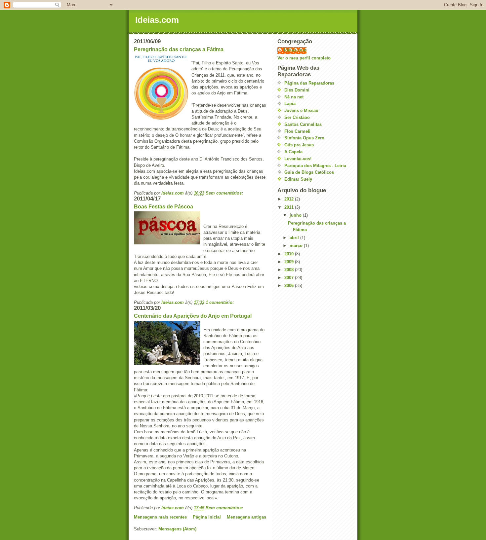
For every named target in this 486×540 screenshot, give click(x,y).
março (297, 245)
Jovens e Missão (301, 110)
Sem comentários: (225, 193)
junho (296, 215)
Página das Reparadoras (309, 83)
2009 (289, 261)
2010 (289, 253)
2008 (289, 269)
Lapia (290, 103)
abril (295, 237)
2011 (289, 207)
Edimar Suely (298, 179)
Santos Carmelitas (303, 124)
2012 (289, 199)
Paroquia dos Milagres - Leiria (315, 165)
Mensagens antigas (246, 517)
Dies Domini (296, 90)
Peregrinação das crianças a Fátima (178, 49)
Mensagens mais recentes (160, 517)
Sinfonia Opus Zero (304, 137)
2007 (289, 277)
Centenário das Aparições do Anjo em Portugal (193, 316)
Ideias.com (157, 20)
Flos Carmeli (297, 131)
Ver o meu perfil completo (304, 57)
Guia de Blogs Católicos (309, 172)
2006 (289, 285)
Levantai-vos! (297, 158)
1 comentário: (220, 302)
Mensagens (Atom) (177, 528)
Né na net (294, 96)
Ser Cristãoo (297, 117)
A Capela (293, 151)
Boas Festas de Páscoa (163, 206)
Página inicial (207, 517)
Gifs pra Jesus (299, 144)
